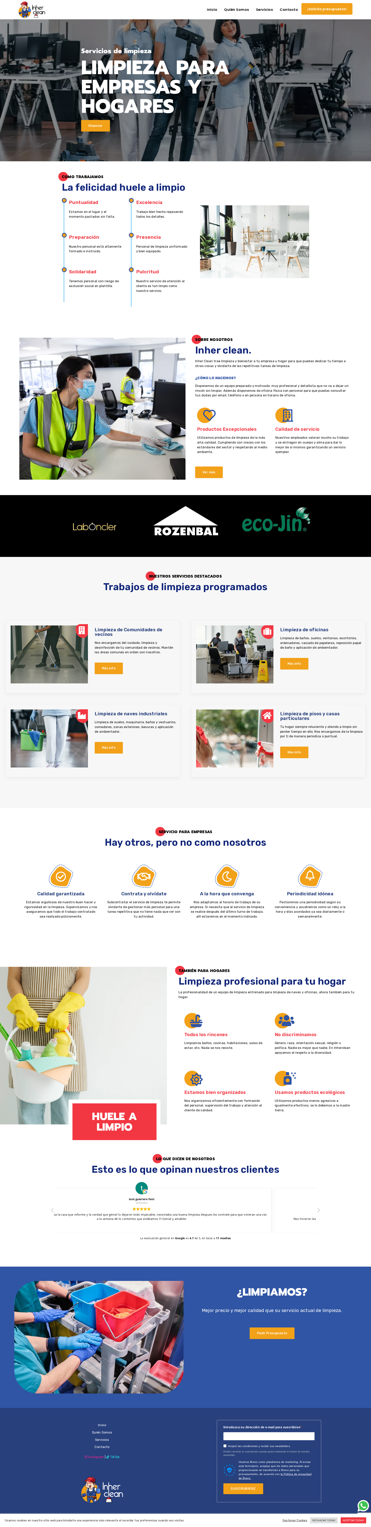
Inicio (102, 1425)
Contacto (101, 1447)
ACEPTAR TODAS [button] (353, 1520)
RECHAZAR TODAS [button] (323, 1520)
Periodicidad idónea (310, 893)
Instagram (96, 1457)
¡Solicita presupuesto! (327, 9)
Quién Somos (102, 1432)
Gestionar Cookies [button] (295, 1520)
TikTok (114, 1457)
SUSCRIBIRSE (243, 1488)
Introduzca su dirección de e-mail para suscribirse (261, 1427)
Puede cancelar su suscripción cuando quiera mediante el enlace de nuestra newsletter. (266, 1453)
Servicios (102, 1440)
